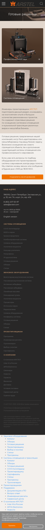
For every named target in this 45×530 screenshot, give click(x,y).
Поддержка (9, 488)
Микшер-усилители (12, 250)
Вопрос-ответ (13, 493)
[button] (3, 3)
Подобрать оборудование (22, 177)
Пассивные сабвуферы (13, 288)
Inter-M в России (10, 363)
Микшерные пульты (12, 295)
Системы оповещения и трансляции (21, 458)
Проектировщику (15, 447)
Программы (8, 336)
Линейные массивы (12, 291)
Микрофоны (9, 254)
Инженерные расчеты (13, 340)
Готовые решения (11, 261)
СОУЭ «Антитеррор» (12, 229)
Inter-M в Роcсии (15, 504)
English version (10, 216)
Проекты (7, 378)
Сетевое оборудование (13, 243)
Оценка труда (9, 395)
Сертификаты (9, 351)
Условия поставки (11, 388)
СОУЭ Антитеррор (15, 469)
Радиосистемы (10, 309)
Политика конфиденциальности (17, 408)
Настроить (33, 526)
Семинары (8, 370)
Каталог (11, 439)
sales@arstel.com (11, 204)
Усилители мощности (12, 247)
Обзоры (7, 265)
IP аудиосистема (10, 257)
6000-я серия (9, 232)
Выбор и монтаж (10, 347)
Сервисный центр (11, 392)
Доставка (7, 385)
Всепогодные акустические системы (18, 277)
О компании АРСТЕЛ (12, 360)
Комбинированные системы (15, 239)
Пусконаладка (9, 343)
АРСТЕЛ (33, 109)
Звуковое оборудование (15, 436)
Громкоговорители (11, 236)
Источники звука (11, 306)
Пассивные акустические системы (18, 281)
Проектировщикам (13, 485)
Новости (7, 374)
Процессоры (9, 302)
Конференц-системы (12, 317)
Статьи (6, 268)
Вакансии (8, 381)
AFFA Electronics (10, 367)
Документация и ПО (16, 491)
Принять (11, 525)
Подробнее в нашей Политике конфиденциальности (14, 519)
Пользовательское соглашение (16, 410)
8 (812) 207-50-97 (11, 202)
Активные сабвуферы (12, 284)
